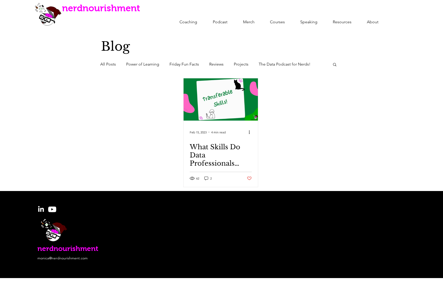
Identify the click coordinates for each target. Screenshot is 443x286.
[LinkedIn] (41, 209)
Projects (241, 64)
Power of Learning (142, 64)
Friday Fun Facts (184, 64)
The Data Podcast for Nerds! (284, 64)
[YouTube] (52, 209)
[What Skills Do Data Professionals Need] (221, 99)
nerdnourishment (101, 8)
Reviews (216, 64)
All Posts (108, 64)
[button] (334, 65)
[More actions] (251, 132)
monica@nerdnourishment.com (62, 258)
